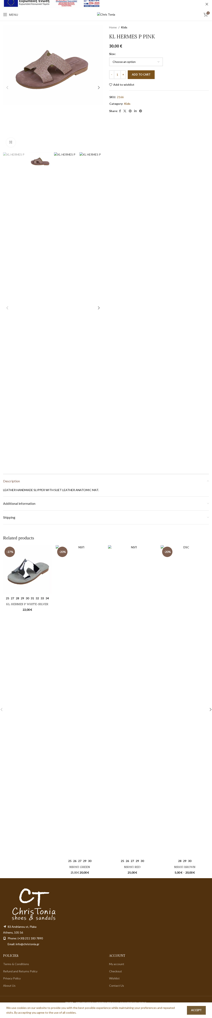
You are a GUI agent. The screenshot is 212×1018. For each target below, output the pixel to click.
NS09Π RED (132, 867)
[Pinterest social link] (130, 111)
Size (112, 54)
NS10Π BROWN (184, 867)
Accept (196, 1010)
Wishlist (114, 978)
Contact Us (116, 985)
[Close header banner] (207, 4)
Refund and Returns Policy (20, 971)
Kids (124, 27)
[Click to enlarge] (11, 142)
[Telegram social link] (140, 111)
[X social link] (125, 111)
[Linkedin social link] (135, 111)
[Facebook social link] (120, 111)
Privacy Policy (12, 978)
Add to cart (141, 74)
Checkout (115, 971)
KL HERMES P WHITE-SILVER (27, 604)
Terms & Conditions (16, 964)
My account (116, 964)
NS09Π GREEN (79, 867)
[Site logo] (106, 14)
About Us (9, 985)
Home (113, 27)
